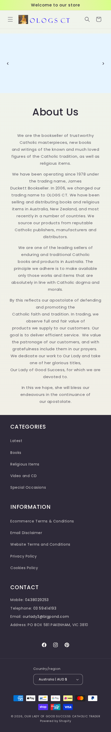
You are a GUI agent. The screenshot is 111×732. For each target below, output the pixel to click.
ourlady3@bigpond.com (46, 622)
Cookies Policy (24, 573)
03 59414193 (45, 614)
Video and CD (23, 481)
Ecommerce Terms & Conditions (42, 526)
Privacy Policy (23, 561)
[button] (10, 19)
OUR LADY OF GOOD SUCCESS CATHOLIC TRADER (62, 722)
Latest (16, 446)
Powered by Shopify (55, 727)
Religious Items (24, 469)
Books (15, 458)
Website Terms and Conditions (40, 550)
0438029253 (37, 605)
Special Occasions (28, 493)
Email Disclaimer (26, 538)
